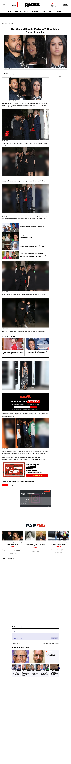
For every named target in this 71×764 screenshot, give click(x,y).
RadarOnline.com (8, 294)
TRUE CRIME (35, 11)
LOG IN (65, 4)
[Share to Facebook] (6, 76)
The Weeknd (11, 23)
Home (3, 23)
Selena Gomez (20, 481)
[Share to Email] (18, 76)
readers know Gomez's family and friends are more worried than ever (28, 413)
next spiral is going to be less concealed (17, 451)
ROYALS (44, 11)
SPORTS (58, 11)
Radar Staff (6, 73)
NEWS (9, 11)
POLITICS (26, 11)
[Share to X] (10, 76)
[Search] (4, 5)
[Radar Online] (32, 4)
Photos (6, 23)
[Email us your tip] (14, 6)
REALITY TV (18, 11)
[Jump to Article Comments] (2, 76)
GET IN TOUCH (37, 475)
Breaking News (29, 481)
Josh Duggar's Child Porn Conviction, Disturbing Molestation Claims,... (23, 485)
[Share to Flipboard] (14, 76)
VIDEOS (51, 11)
